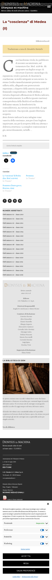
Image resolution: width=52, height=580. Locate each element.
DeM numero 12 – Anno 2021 (13, 262)
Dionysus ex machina (14, 7)
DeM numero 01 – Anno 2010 (13, 214)
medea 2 (6, 153)
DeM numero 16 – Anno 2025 (13, 275)
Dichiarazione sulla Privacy (30, 577)
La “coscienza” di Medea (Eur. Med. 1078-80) (12, 177)
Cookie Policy (16, 577)
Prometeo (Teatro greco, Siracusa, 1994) (12, 186)
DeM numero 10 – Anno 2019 (13, 253)
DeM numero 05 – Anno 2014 (13, 232)
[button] (48, 504)
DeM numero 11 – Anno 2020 (13, 257)
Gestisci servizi (25, 549)
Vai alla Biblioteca (9, 427)
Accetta (26, 556)
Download (13, 153)
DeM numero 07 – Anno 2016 (13, 240)
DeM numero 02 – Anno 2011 (13, 219)
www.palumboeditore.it (9, 478)
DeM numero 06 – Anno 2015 (13, 236)
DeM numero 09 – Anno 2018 (13, 249)
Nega (26, 563)
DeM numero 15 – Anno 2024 (13, 270)
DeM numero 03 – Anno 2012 (13, 223)
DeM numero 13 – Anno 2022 (13, 266)
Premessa (30, 175)
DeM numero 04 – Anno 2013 (13, 227)
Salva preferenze (26, 570)
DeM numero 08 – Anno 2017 (13, 244)
